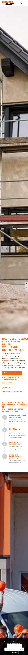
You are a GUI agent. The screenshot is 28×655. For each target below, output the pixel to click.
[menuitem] (20, 3)
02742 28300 (8, 388)
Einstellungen (14, 652)
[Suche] (20, 3)
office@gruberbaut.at (13, 392)
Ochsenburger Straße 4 (8, 382)
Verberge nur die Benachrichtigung (14, 649)
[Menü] (24, 3)
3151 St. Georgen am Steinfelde (9, 384)
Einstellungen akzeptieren (14, 645)
